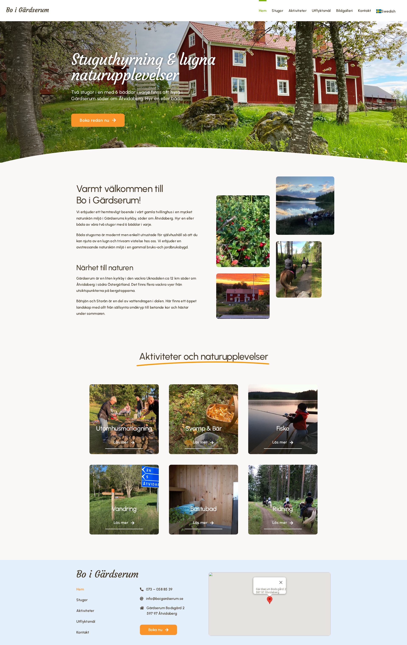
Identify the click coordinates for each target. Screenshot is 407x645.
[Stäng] (281, 582)
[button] (269, 600)
